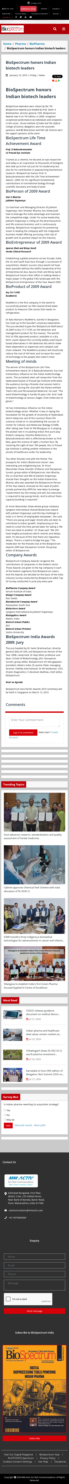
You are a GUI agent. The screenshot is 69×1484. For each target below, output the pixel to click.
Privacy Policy (48, 1458)
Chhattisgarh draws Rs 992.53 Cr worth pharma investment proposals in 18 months (44, 1052)
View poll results (23, 1125)
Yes (8, 1110)
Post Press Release (20, 14)
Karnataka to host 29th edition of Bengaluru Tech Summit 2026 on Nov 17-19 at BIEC (44, 1072)
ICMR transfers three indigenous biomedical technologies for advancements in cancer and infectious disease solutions (34, 938)
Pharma (20, 44)
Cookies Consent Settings (17, 1461)
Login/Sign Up (6, 17)
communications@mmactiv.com (25, 1210)
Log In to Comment (23, 732)
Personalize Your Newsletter (39, 14)
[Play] (59, 80)
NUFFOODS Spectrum (21, 1458)
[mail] (53, 80)
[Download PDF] (56, 80)
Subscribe (56, 14)
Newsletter (44, 9)
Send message (34, 1311)
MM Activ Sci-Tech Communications (38, 1477)
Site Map (43, 1461)
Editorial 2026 (28, 8)
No (8, 1115)
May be (10, 1119)
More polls (40, 1125)
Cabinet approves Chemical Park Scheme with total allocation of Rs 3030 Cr (32, 889)
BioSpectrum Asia (49, 1454)
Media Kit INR (6, 14)
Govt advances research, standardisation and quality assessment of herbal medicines (33, 836)
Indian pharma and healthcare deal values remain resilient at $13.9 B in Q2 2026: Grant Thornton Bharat (42, 1032)
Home (7, 44)
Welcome (8, 9)
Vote (8, 1125)
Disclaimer (60, 1461)
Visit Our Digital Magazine (18, 1454)
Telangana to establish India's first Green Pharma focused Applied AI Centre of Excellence (30, 985)
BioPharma (37, 44)
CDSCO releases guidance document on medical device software (42, 1012)
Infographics (56, 9)
